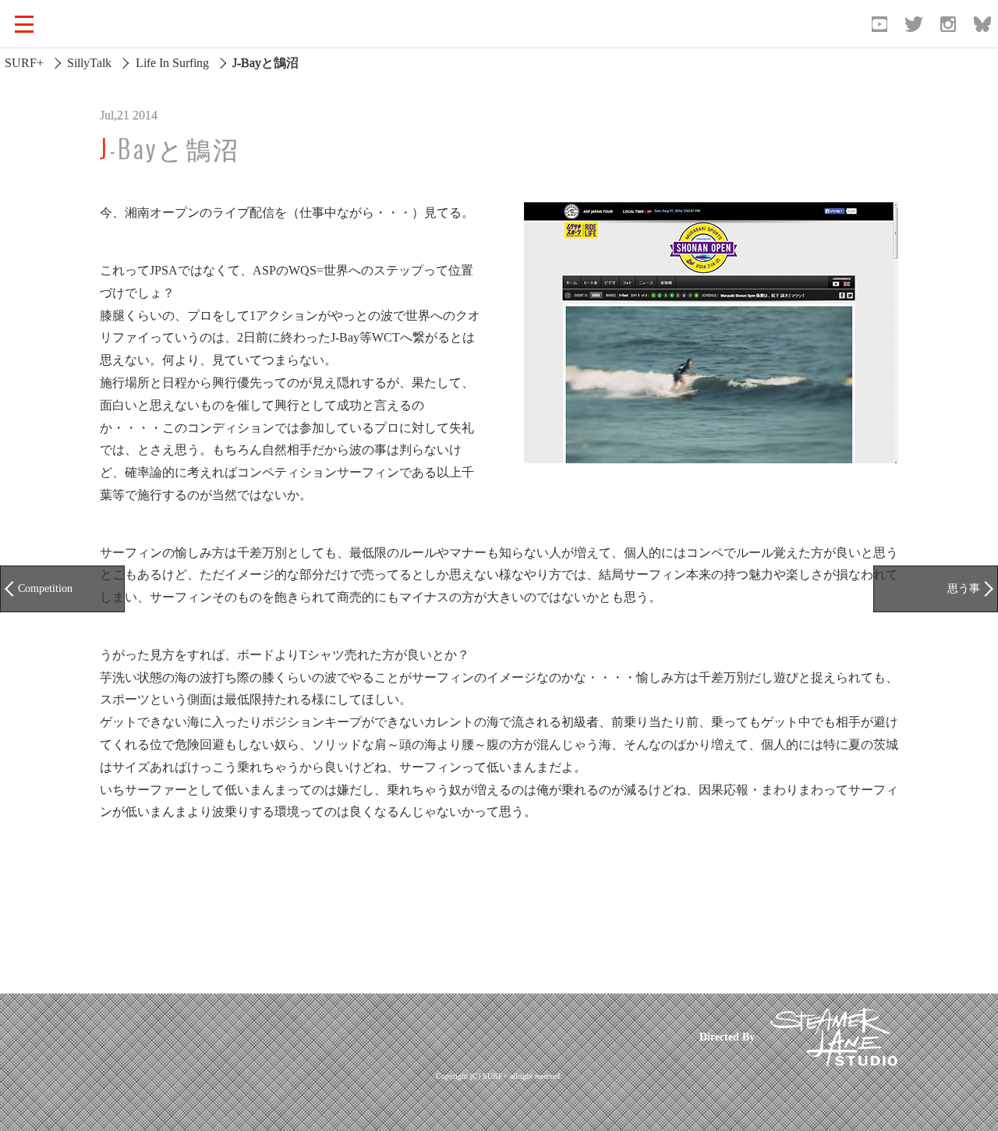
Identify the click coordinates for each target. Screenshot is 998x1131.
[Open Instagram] (948, 24)
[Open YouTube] (879, 24)
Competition (45, 588)
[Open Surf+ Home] (96, 24)
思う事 (963, 588)
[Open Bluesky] (982, 24)
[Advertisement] (384, 1037)
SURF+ (24, 62)
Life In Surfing (172, 62)
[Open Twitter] (913, 24)
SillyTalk (89, 62)
